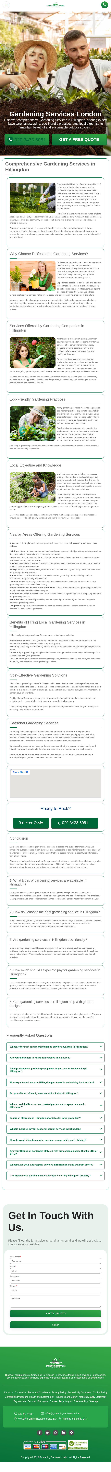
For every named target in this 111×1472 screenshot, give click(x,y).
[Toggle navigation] (6, 4)
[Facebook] (39, 1433)
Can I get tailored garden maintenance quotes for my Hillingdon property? (50, 1175)
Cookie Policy (100, 1392)
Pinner (13, 575)
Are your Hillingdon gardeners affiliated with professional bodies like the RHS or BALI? (53, 1152)
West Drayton (16, 563)
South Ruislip (16, 599)
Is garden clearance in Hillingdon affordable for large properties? (45, 1118)
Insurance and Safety (66, 1397)
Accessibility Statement (79, 1392)
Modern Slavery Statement (92, 1397)
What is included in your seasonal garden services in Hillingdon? (45, 1129)
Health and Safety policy (41, 1397)
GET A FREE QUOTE (79, 139)
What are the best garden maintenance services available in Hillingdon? (49, 1047)
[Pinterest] (71, 1433)
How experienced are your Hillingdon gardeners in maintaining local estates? (52, 1082)
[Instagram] (55, 1433)
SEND (55, 1325)
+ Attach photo (55, 1313)
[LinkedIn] (63, 1433)
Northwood (49, 587)
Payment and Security (24, 1401)
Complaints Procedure (16, 1397)
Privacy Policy (59, 1392)
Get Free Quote (31, 822)
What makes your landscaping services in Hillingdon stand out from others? (51, 1164)
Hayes (13, 557)
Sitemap (93, 1401)
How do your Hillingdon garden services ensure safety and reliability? (48, 1140)
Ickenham (34, 587)
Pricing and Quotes (47, 1401)
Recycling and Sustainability (73, 1401)
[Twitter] (47, 1433)
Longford (14, 605)
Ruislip (13, 569)
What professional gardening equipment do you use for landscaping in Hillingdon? (48, 1070)
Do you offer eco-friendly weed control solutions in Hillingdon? (44, 1093)
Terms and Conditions (39, 1392)
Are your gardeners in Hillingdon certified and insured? (40, 1057)
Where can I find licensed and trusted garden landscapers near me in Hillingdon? (47, 1105)
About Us (8, 1392)
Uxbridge (14, 551)
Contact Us (20, 1392)
